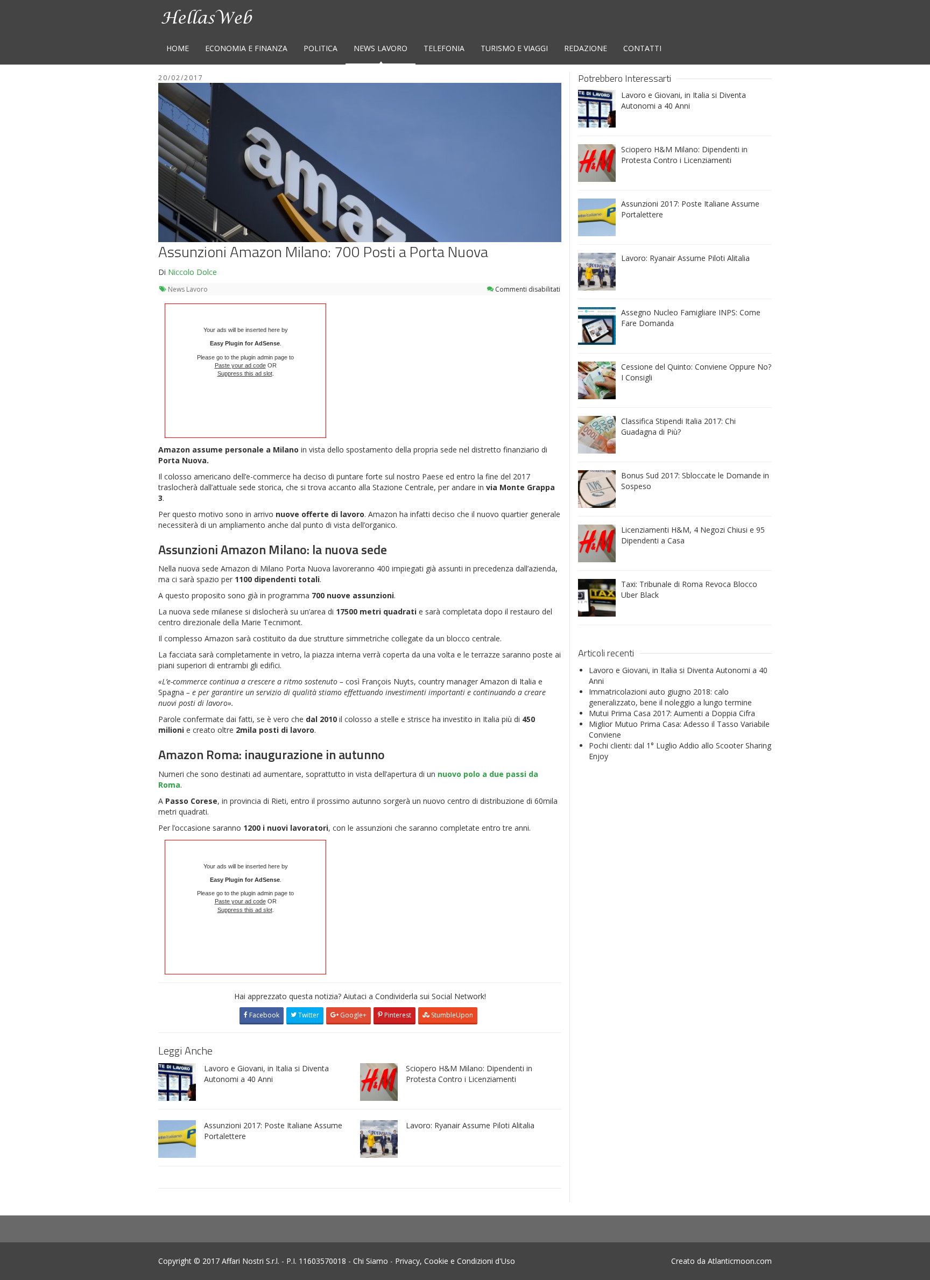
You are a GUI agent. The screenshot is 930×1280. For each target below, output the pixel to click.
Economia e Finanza (246, 48)
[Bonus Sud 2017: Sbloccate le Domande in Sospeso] (597, 488)
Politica (320, 48)
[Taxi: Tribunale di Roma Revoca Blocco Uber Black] (597, 597)
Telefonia (444, 48)
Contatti (642, 48)
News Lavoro (380, 48)
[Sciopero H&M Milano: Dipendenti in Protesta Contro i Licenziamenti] (379, 1081)
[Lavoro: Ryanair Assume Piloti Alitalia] (379, 1138)
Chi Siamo (370, 1261)
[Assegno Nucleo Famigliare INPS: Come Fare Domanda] (597, 325)
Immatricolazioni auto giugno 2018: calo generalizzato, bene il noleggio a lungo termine (670, 697)
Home (177, 48)
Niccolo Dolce (192, 272)
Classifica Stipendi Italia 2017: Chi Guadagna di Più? (678, 426)
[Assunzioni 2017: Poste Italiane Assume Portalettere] (177, 1138)
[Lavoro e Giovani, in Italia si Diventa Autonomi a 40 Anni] (177, 1081)
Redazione (585, 48)
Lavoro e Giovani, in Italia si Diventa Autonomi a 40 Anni (266, 1073)
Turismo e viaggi (514, 48)
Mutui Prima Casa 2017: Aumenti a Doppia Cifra (672, 713)
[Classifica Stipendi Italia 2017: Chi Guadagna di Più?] (597, 434)
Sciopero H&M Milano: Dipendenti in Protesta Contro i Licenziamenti (469, 1073)
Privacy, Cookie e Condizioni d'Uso (455, 1261)
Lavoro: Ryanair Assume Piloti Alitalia (470, 1125)
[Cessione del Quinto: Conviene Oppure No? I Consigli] (597, 379)
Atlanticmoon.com (740, 1261)
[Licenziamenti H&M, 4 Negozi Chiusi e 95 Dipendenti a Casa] (597, 543)
